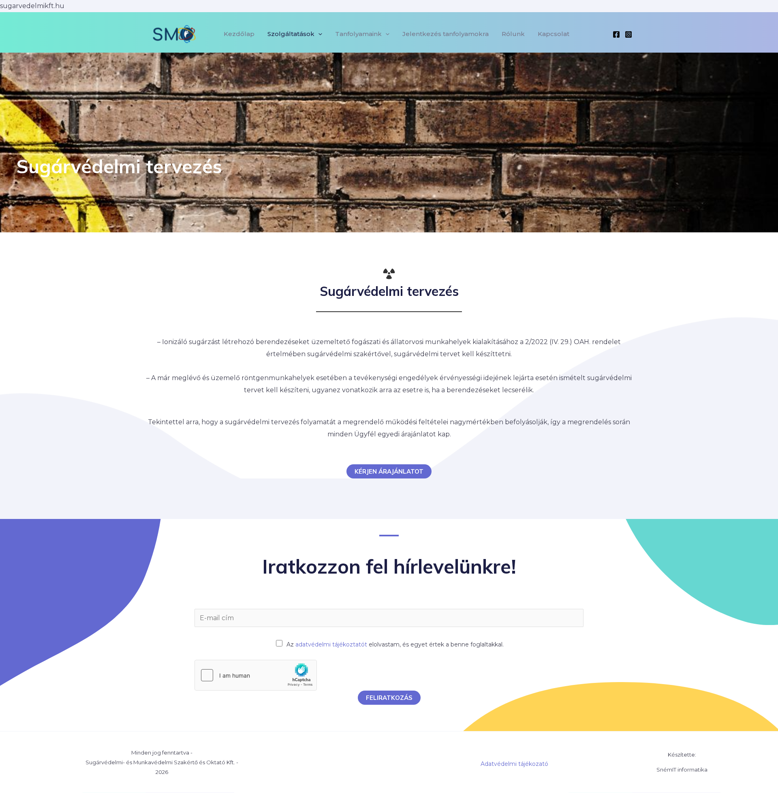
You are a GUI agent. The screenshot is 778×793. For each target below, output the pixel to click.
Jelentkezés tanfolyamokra (445, 34)
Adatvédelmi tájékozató (514, 763)
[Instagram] (628, 34)
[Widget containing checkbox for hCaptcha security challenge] (255, 675)
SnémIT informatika (681, 769)
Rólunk (513, 34)
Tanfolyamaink (358, 34)
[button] (318, 34)
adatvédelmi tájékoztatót (331, 644)
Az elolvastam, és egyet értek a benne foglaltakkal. (395, 644)
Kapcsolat (553, 34)
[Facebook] (616, 34)
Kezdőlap (239, 34)
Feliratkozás (389, 698)
